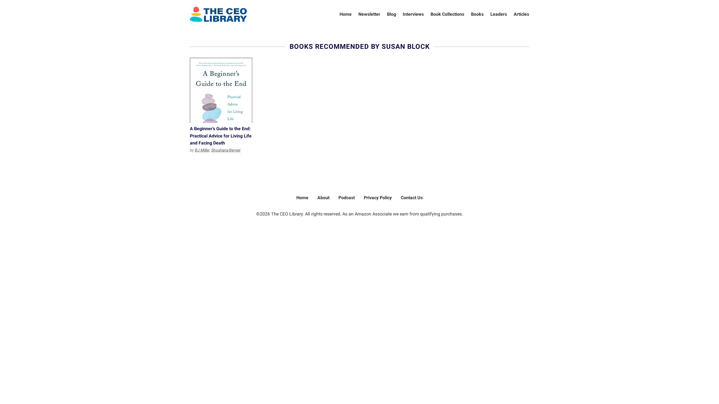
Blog (391, 14)
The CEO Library (218, 14)
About (323, 197)
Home (346, 14)
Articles (521, 14)
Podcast (346, 197)
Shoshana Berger (226, 150)
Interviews (413, 14)
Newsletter (369, 14)
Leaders (498, 14)
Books (477, 14)
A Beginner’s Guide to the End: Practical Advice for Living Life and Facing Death (221, 90)
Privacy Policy (378, 197)
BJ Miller (202, 150)
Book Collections (447, 14)
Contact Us (412, 197)
